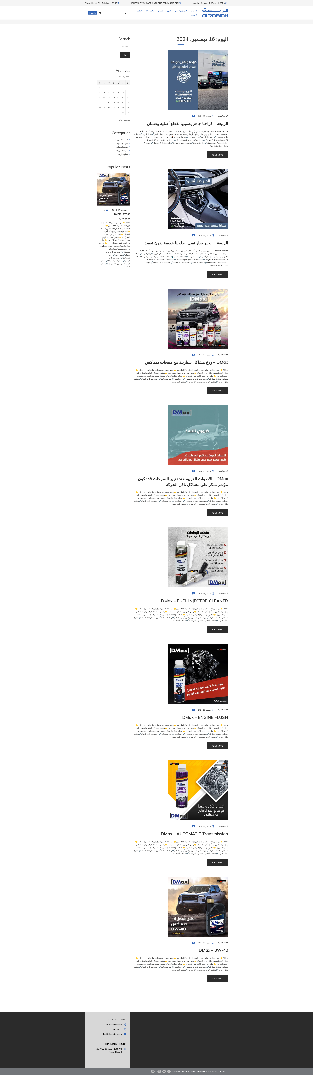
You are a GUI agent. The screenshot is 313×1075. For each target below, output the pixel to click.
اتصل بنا (139, 11)
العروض (194, 15)
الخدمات (194, 11)
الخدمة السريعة (121, 139)
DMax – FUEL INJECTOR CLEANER (194, 601)
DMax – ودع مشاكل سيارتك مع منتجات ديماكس (186, 362)
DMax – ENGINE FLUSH (205, 717)
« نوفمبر (127, 120)
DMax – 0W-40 (213, 950)
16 (127, 102)
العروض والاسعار (181, 11)
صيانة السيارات (121, 150)
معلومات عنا (150, 11)
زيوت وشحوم (122, 143)
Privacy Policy (212, 1071)
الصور (169, 11)
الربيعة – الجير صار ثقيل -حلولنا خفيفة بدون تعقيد (186, 242)
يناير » (119, 120)
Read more (217, 155)
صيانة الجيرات (122, 147)
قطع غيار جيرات (121, 154)
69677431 (174, 3)
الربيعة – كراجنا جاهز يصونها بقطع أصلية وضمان (187, 123)
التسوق (160, 11)
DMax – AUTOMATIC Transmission (194, 833)
